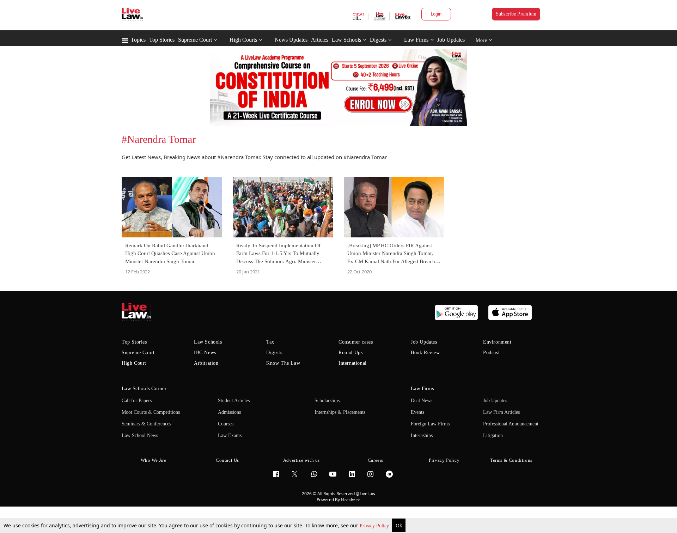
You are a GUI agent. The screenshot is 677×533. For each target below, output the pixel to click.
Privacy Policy (375, 525)
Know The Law (283, 363)
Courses (225, 423)
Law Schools (346, 40)
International (352, 363)
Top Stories (162, 40)
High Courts (243, 40)
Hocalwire (350, 499)
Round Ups (350, 352)
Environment (497, 342)
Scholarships (327, 400)
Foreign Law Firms (430, 423)
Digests (378, 40)
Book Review (425, 352)
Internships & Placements (340, 412)
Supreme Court (195, 40)
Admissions (229, 412)
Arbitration (206, 363)
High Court (134, 363)
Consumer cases (355, 342)
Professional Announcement (510, 423)
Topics (138, 40)
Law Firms (416, 40)
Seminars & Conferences (146, 423)
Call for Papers (137, 400)
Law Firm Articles (501, 412)
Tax (270, 342)
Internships (422, 435)
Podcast (491, 352)
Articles (319, 40)
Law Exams (230, 435)
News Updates (291, 40)
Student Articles (234, 400)
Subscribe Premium (516, 14)
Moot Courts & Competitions (151, 412)
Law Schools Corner (144, 388)
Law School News (140, 435)
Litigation (493, 435)
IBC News (205, 352)
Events (417, 412)
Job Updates (451, 40)
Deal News (421, 400)
